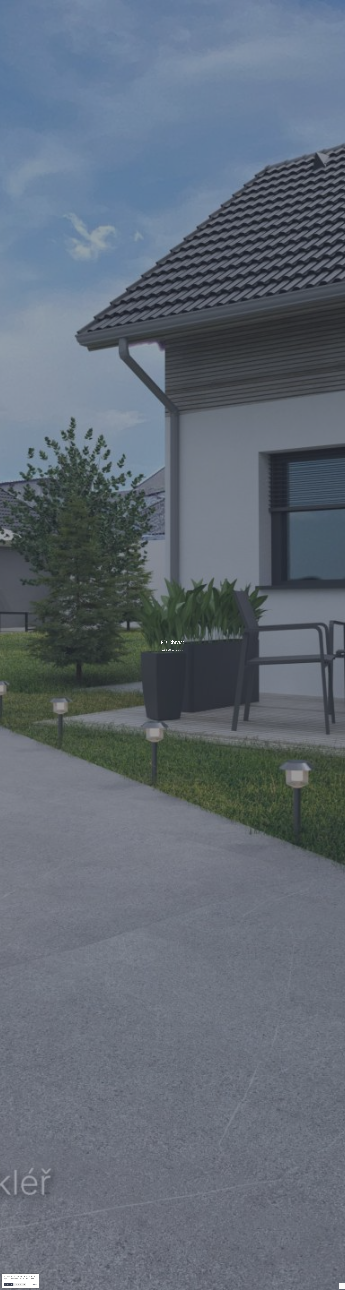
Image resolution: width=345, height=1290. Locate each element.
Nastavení (34, 1284)
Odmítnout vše (20, 1284)
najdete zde (7, 1280)
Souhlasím (8, 1284)
